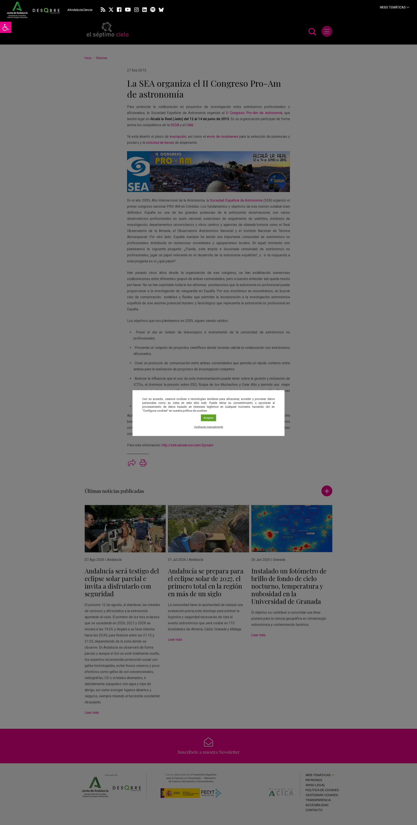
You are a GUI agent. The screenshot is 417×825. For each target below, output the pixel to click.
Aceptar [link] (208, 417)
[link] (5, 27)
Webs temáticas (393, 7)
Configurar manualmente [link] (208, 427)
